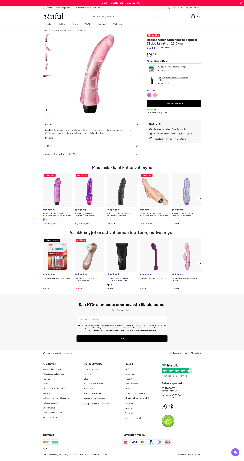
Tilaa (122, 338)
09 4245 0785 (194, 7)
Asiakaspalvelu (176, 7)
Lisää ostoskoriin (174, 103)
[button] (241, 3)
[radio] (148, 48)
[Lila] (149, 95)
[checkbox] (197, 68)
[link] (45, 30)
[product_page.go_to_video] (46, 110)
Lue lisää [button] (49, 138)
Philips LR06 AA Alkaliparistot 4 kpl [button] (172, 67)
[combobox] (119, 16)
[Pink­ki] (155, 95)
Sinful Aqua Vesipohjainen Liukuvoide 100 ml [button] (173, 78)
